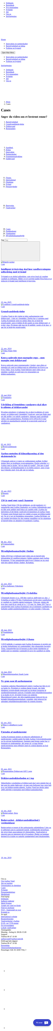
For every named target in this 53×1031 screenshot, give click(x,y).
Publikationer (11, 231)
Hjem (8, 102)
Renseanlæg (10, 129)
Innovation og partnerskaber (17, 44)
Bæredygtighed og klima (15, 46)
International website (9, 917)
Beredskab (10, 5)
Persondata (5, 945)
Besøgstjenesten (7, 919)
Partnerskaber (11, 154)
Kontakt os (5, 912)
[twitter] (24, 1009)
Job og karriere (7, 883)
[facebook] (24, 990)
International (11, 180)
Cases (8, 229)
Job (7, 12)
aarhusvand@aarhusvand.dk (12, 939)
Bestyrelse (10, 206)
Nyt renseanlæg (12, 7)
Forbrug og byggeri (13, 48)
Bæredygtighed (12, 122)
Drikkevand (10, 126)
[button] (8, 52)
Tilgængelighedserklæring (11, 948)
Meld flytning (6, 903)
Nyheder (9, 10)
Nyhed (8, 184)
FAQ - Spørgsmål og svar (11, 910)
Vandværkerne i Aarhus (10, 921)
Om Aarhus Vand (8, 881)
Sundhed (9, 148)
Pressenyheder (11, 187)
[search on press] (20, 251)
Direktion (9, 182)
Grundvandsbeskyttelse (15, 124)
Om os (8, 14)
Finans (9, 178)
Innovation (10, 152)
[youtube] (24, 1028)
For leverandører (7, 925)
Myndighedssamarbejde (15, 236)
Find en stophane (7, 908)
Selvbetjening (11, 16)
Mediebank (5, 894)
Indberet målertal (7, 901)
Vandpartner (10, 233)
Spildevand (10, 159)
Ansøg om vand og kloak (11, 905)
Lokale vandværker (8, 928)
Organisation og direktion (11, 885)
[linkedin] (24, 971)
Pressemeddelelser (8, 892)
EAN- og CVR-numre (9, 923)
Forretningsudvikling (14, 156)
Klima (8, 150)
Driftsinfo (9, 3)
